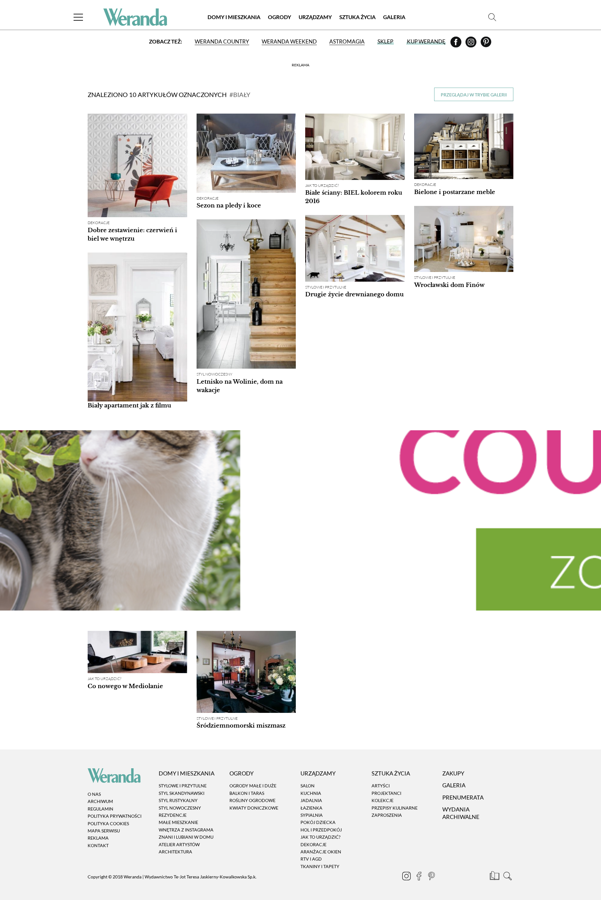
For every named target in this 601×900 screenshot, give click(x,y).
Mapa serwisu (104, 830)
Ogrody (279, 17)
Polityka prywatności (114, 816)
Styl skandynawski (181, 793)
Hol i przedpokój (321, 829)
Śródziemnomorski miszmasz (241, 725)
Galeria (394, 17)
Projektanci (386, 793)
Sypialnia (311, 815)
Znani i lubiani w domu (186, 837)
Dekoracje (99, 222)
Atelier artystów (179, 844)
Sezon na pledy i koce (229, 205)
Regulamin (100, 808)
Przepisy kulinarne (395, 808)
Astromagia (347, 41)
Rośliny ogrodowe (252, 800)
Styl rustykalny (178, 800)
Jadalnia (311, 800)
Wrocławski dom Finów (449, 285)
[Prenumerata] (495, 877)
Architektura (175, 851)
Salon (307, 786)
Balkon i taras (246, 793)
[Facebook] (456, 44)
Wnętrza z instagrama (186, 829)
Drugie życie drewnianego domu (354, 294)
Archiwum (100, 801)
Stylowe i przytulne (434, 277)
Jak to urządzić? (322, 185)
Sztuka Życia (357, 17)
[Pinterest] (486, 44)
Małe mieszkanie (178, 822)
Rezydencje (173, 815)
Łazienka (311, 808)
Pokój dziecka (318, 822)
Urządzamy (315, 17)
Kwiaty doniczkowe (253, 808)
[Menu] (78, 17)
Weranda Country (222, 41)
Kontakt (98, 845)
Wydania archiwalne (460, 813)
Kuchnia (310, 793)
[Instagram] (471, 44)
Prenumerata (463, 797)
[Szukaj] (492, 17)
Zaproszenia (387, 815)
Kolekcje (382, 800)
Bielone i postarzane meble (454, 192)
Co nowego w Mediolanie (125, 686)
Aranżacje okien (320, 851)
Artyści (381, 786)
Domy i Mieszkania (234, 17)
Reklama (98, 838)
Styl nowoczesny (214, 374)
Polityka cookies (108, 823)
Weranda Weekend (289, 41)
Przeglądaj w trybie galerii (474, 94)
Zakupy (453, 773)
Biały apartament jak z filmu (129, 405)
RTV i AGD (311, 859)
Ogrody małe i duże (252, 786)
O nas (94, 794)
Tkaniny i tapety (319, 866)
